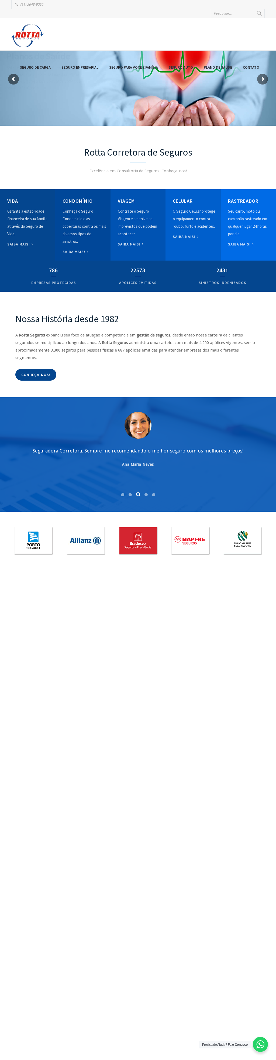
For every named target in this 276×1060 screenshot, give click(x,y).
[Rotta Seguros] (27, 35)
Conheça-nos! (35, 374)
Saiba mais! (19, 244)
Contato (251, 67)
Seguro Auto (181, 67)
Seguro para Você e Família (133, 67)
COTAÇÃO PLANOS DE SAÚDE (44, 99)
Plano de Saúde (218, 67)
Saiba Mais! (184, 236)
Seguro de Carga (35, 67)
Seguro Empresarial (79, 67)
